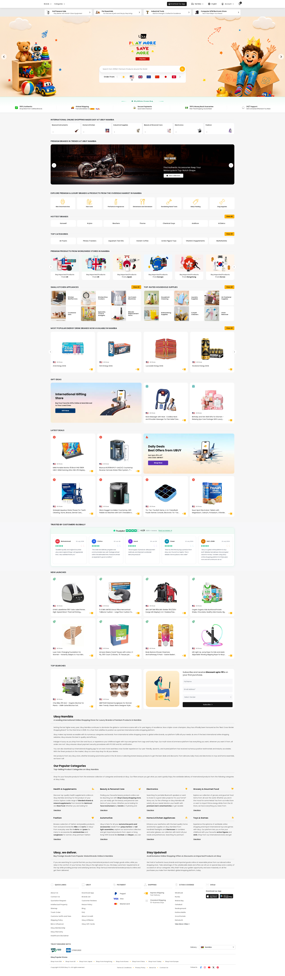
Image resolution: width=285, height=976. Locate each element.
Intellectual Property (59, 904)
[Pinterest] (218, 968)
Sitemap (54, 908)
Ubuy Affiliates (88, 920)
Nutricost (88, 803)
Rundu (177, 897)
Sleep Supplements (221, 241)
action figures (222, 832)
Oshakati (178, 904)
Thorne (90, 223)
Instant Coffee (90, 241)
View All (229, 216)
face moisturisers (107, 806)
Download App (88, 893)
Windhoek (179, 893)
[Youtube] (209, 968)
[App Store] (212, 897)
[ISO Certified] (72, 950)
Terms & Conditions (124, 968)
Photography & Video (195, 241)
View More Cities (182, 924)
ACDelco (168, 223)
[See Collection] (142, 164)
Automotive (106, 818)
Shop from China (138, 961)
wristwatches (78, 832)
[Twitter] (213, 968)
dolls (195, 835)
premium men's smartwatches (159, 806)
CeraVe (120, 806)
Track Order (56, 912)
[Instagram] (205, 968)
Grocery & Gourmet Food (206, 789)
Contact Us (55, 897)
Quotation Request (58, 901)
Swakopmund (180, 908)
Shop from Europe (171, 961)
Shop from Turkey (154, 961)
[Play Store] (226, 897)
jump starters (126, 827)
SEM (195, 223)
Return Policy (87, 904)
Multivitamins (169, 241)
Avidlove (142, 223)
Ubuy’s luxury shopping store (129, 798)
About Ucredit (87, 916)
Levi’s (83, 827)
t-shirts (76, 829)
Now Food (61, 806)
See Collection (174, 174)
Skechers (63, 223)
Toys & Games (200, 818)
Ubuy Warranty (57, 932)
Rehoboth (179, 920)
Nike (76, 827)
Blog (83, 908)
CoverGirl (222, 223)
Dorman (121, 835)
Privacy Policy (140, 968)
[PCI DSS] (56, 950)
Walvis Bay (179, 901)
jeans (85, 829)
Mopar (131, 835)
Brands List (86, 897)
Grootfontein (180, 916)
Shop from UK (70, 961)
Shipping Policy (57, 920)
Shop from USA (56, 961)
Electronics (152, 789)
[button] (197, 4)
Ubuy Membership (58, 928)
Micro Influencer (57, 924)
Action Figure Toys (116, 241)
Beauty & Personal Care (112, 789)
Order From (109, 76)
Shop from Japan (85, 961)
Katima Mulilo (180, 912)
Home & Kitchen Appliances (161, 818)
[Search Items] (182, 69)
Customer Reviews (89, 901)
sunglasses (58, 835)
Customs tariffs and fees (61, 916)
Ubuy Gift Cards (88, 924)
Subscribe (207, 704)
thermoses (170, 829)
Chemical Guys (116, 223)
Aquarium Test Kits (63, 241)
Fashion (57, 818)
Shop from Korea (122, 961)
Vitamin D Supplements (142, 241)
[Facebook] (201, 968)
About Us (54, 893)
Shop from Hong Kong (104, 961)
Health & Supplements (64, 789)
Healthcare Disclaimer (60, 936)
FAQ (83, 912)
